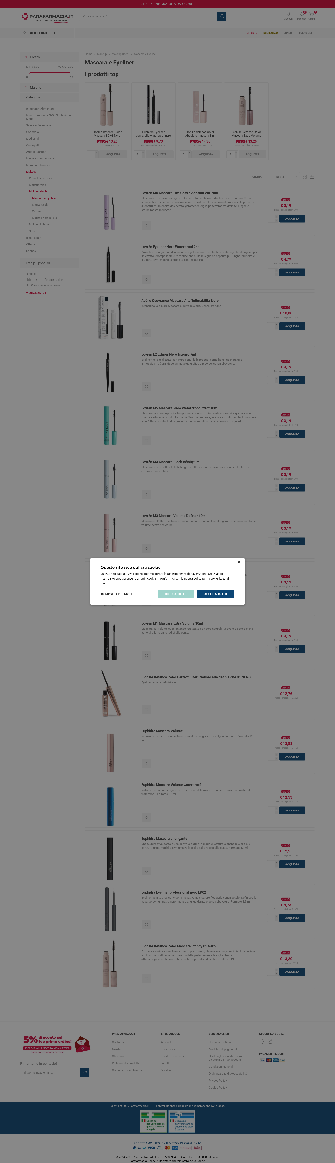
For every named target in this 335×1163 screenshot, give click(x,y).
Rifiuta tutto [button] (176, 594)
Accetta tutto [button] (215, 594)
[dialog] (167, 581)
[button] (116, 594)
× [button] (238, 562)
